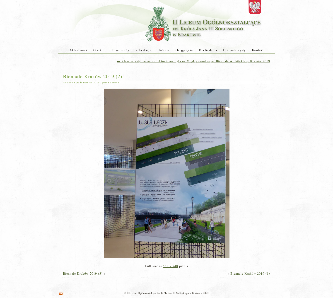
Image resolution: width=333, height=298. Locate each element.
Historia (163, 50)
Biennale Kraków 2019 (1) (250, 273)
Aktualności (78, 50)
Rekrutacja (143, 50)
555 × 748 (170, 266)
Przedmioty (120, 50)
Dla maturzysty (234, 50)
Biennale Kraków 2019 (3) (83, 273)
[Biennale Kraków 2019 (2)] (166, 258)
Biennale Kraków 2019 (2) (92, 76)
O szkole (99, 50)
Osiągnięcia (184, 50)
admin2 (114, 82)
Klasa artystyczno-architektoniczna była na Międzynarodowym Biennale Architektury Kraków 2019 (193, 61)
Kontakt (258, 50)
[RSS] (61, 294)
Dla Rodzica (208, 50)
